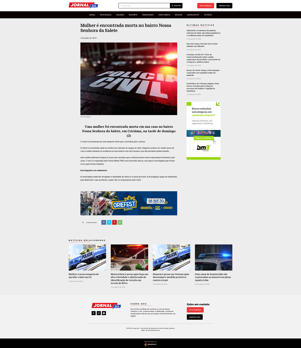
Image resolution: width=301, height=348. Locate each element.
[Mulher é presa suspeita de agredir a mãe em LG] (87, 257)
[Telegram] (104, 313)
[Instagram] (99, 313)
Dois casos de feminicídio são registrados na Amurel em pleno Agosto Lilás (213, 277)
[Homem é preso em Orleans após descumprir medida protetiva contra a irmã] (171, 257)
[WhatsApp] (120, 222)
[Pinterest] (114, 222)
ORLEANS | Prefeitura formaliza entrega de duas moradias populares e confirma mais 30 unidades (203, 33)
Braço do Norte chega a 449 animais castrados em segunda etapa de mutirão (203, 72)
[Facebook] (103, 222)
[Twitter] (109, 222)
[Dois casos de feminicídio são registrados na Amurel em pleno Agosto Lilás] (213, 257)
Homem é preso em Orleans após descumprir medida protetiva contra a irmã (171, 277)
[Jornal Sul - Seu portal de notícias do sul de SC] (92, 5)
